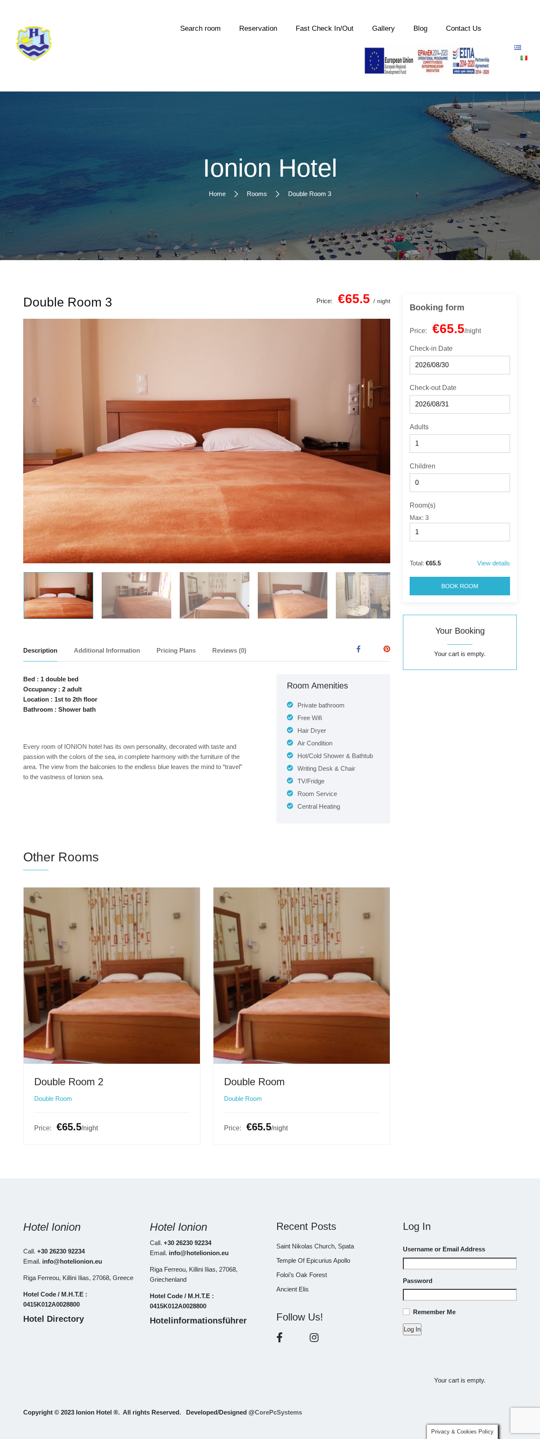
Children (422, 466)
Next (368, 441)
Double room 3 (67, 302)
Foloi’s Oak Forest (301, 1274)
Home (217, 193)
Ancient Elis (292, 1289)
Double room (254, 1081)
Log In (412, 1329)
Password (417, 1280)
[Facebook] (358, 649)
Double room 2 (68, 1081)
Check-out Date (433, 387)
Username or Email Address (444, 1249)
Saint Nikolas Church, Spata (315, 1246)
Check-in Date (431, 348)
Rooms (257, 193)
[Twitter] (372, 649)
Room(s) (422, 505)
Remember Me (434, 1311)
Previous (45, 441)
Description (40, 650)
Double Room (53, 1098)
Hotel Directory (53, 1318)
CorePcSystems (278, 1412)
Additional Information (107, 650)
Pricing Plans (176, 650)
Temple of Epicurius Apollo (313, 1260)
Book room (459, 586)
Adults (419, 426)
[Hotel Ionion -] (34, 46)
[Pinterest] (386, 649)
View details (493, 563)
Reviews (229, 650)
